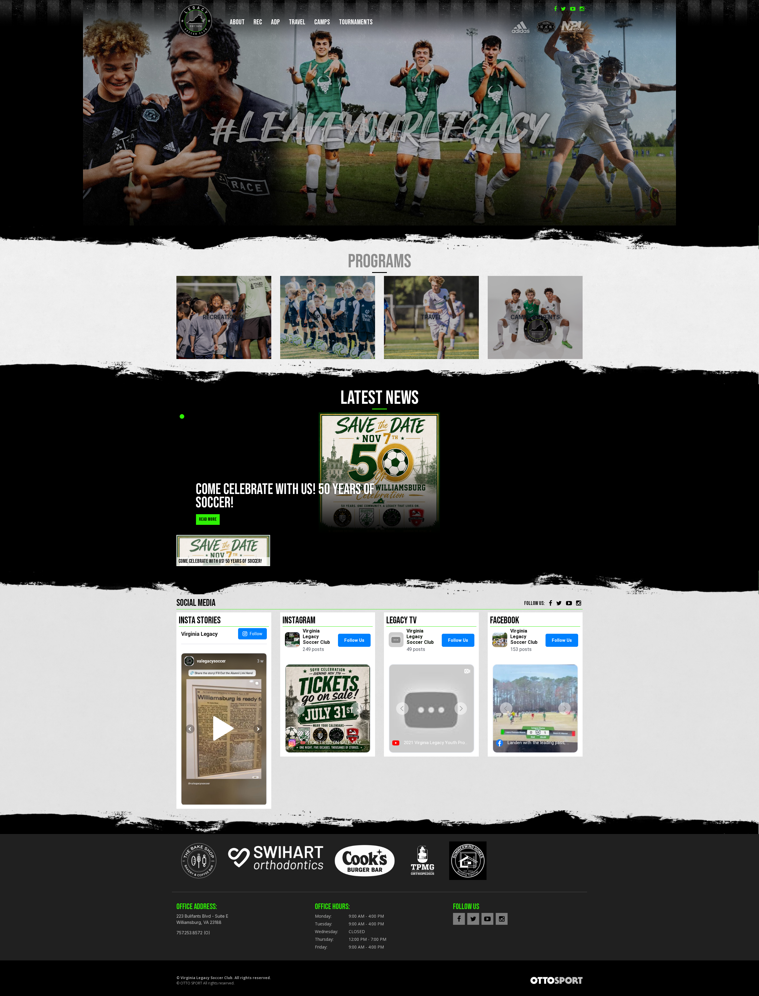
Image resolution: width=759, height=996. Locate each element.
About (237, 22)
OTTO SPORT (191, 983)
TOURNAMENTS (356, 22)
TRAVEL (297, 22)
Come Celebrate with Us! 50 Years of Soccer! (285, 496)
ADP (275, 22)
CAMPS (322, 22)
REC (257, 22)
